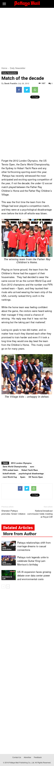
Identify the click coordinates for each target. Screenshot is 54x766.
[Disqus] (27, 632)
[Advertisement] (27, 36)
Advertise (27, 757)
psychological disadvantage (31, 473)
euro (32, 466)
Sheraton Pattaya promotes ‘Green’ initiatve (13, 512)
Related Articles (18, 527)
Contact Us (16, 757)
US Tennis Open (36, 477)
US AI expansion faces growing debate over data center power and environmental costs (34, 575)
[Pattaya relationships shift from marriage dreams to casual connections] (8, 546)
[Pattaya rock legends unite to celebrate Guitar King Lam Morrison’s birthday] (8, 560)
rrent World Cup (10, 477)
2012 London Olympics (21, 463)
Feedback (38, 757)
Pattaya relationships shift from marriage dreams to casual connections (34, 546)
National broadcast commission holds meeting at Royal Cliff (40, 513)
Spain (22, 477)
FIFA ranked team (10, 470)
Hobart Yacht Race (29, 470)
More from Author (19, 533)
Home (4, 68)
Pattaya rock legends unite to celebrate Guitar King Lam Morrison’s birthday (33, 560)
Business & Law (7, 578)
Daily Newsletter (9, 72)
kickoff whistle (9, 473)
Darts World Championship (15, 466)
